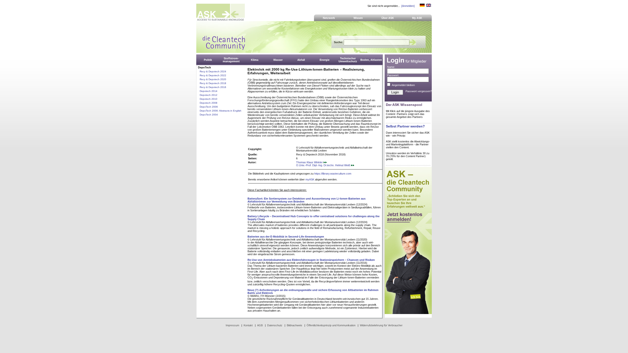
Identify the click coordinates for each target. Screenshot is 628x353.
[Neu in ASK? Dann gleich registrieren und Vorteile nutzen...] (408, 313)
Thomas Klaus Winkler (310, 162)
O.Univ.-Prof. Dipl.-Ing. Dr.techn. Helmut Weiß (323, 165)
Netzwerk (329, 17)
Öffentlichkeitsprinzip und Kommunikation (331, 325)
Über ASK (387, 17)
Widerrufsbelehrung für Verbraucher (381, 325)
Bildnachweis (294, 325)
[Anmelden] (408, 5)
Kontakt (248, 325)
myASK (309, 179)
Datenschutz (274, 325)
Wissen (358, 17)
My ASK (417, 17)
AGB (260, 325)
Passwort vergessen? (419, 91)
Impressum (232, 325)
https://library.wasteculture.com (332, 173)
